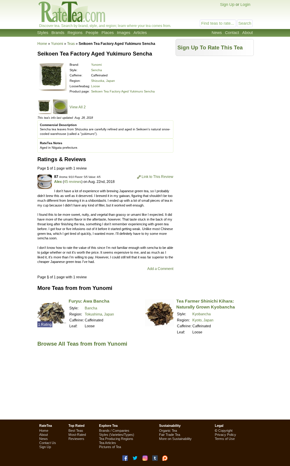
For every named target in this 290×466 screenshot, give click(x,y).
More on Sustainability (175, 439)
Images (123, 32)
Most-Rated (77, 435)
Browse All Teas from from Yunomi (82, 344)
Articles (140, 32)
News (217, 32)
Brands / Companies (114, 430)
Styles (42, 32)
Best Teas (75, 430)
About (247, 32)
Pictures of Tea (110, 447)
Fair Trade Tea (169, 435)
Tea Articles (107, 443)
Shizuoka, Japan (103, 81)
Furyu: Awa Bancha (89, 301)
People (92, 32)
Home (42, 44)
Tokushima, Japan (99, 314)
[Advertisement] (215, 90)
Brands (57, 32)
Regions (75, 32)
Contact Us (47, 443)
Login (245, 4)
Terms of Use (225, 439)
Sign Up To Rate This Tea (210, 47)
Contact (232, 32)
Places (108, 32)
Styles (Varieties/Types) (116, 435)
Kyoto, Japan (202, 320)
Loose (95, 86)
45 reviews (72, 182)
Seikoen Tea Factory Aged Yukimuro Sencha (123, 91)
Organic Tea (168, 430)
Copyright (225, 430)
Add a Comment (160, 269)
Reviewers (76, 439)
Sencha (96, 70)
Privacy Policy (225, 435)
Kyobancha (201, 314)
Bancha (91, 308)
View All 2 (78, 107)
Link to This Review (157, 177)
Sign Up (227, 4)
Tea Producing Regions (116, 439)
